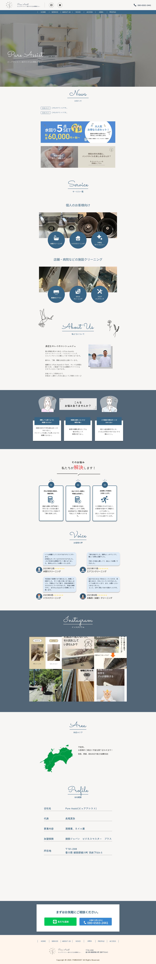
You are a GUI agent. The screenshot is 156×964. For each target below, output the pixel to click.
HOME (43, 12)
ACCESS (90, 12)
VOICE (78, 12)
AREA (101, 12)
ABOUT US (66, 12)
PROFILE (113, 12)
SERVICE (55, 12)
